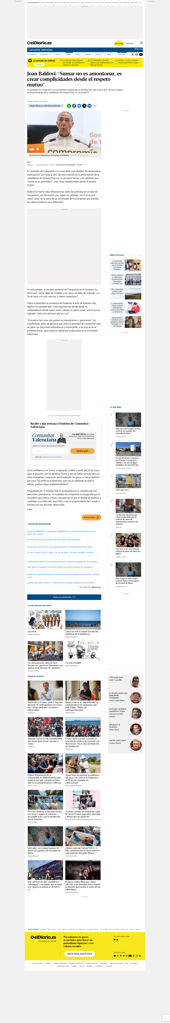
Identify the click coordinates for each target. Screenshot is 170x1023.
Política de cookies (63, 966)
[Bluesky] (79, 106)
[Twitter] (132, 54)
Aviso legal (103, 963)
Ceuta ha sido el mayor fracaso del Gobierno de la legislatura (81, 632)
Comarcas (57, 54)
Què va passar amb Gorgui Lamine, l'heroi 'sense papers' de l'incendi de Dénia (127, 580)
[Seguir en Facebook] (120, 956)
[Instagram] (136, 54)
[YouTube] (141, 54)
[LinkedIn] (89, 106)
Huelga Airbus (134, 2)
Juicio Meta (108, 2)
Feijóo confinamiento (86, 2)
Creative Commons (92, 963)
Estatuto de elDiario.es (76, 963)
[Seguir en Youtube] (130, 956)
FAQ (126, 963)
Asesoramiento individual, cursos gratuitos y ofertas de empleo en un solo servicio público (117, 322)
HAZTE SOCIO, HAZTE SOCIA (79, 954)
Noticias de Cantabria (114, 929)
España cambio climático (48, 2)
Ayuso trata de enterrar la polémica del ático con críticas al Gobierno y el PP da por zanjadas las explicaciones (82, 779)
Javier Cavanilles (121, 493)
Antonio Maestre (71, 637)
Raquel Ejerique (88, 819)
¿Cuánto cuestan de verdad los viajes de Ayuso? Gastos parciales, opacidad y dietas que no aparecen (82, 814)
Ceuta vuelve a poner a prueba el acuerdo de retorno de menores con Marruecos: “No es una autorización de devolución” (82, 742)
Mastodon (109, 966)
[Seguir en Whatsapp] (137, 956)
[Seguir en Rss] (140, 956)
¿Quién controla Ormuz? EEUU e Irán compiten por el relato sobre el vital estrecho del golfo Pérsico (82, 850)
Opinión (88, 54)
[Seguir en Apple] (117, 940)
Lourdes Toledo (121, 557)
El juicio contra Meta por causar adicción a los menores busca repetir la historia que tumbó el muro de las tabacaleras (82, 885)
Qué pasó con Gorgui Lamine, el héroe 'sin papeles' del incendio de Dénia (44, 850)
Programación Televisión (93, 929)
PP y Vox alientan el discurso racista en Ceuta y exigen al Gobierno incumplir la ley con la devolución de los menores (45, 815)
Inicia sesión (130, 43)
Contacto (74, 966)
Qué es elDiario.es (37, 963)
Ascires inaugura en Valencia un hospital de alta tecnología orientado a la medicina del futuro (117, 279)
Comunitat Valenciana (40, 49)
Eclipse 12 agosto (52, 929)
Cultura (78, 54)
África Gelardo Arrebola (73, 785)
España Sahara (142, 2)
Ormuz (102, 2)
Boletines (90, 966)
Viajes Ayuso (66, 2)
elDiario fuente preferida (68, 929)
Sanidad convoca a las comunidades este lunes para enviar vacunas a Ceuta (45, 741)
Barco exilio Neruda (124, 2)
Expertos (132, 929)
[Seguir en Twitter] (118, 956)
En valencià (31, 54)
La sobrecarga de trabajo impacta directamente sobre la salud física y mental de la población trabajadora (117, 308)
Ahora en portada (35, 676)
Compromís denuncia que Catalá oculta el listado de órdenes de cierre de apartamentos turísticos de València (127, 519)
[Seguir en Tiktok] (134, 956)
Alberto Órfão (70, 713)
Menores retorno (75, 2)
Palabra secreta (124, 929)
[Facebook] (74, 106)
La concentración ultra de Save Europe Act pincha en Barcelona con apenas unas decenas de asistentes (45, 665)
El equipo (48, 963)
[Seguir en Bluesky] (115, 956)
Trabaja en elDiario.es (60, 963)
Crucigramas (43, 929)
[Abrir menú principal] (141, 43)
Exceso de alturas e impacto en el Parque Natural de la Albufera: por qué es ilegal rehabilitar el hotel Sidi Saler (127, 461)
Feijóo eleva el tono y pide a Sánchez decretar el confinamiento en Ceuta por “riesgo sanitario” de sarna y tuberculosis (45, 706)
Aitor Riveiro (32, 822)
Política (68, 54)
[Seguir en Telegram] (123, 956)
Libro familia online (80, 929)
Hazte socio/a (119, 43)
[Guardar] (94, 106)
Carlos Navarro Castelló (123, 468)
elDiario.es (31, 713)
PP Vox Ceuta (96, 2)
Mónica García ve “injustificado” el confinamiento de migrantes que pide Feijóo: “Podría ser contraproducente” (81, 706)
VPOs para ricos (122, 490)
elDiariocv (119, 527)
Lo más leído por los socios (39, 605)
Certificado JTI (99, 966)
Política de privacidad (116, 963)
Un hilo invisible (73, 662)
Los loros (32, 631)
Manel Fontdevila (34, 634)
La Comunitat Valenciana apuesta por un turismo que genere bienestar (117, 265)
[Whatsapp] (69, 106)
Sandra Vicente (33, 671)
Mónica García (58, 2)
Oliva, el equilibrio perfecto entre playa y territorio (117, 291)
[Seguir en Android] (114, 940)
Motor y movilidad (140, 929)
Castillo (59, 929)
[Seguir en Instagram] (126, 956)
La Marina (121, 54)
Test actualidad (104, 929)
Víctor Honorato (71, 856)
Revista (82, 966)
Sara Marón (69, 749)
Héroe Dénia (115, 2)
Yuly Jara (98, 819)
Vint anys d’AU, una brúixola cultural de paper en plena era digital (128, 551)
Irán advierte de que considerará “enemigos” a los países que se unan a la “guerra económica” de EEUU (45, 884)
